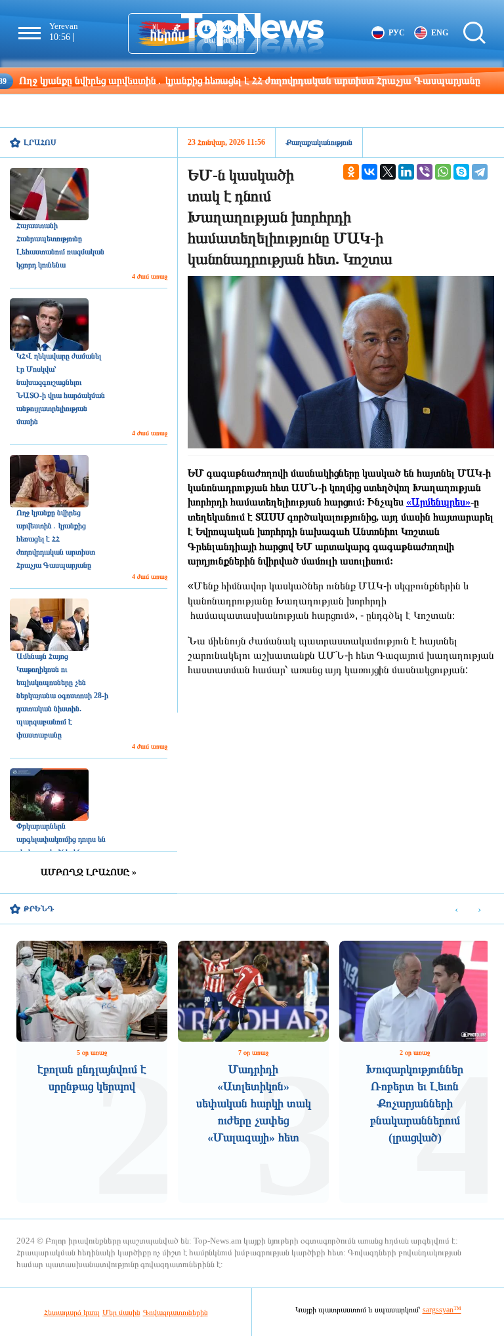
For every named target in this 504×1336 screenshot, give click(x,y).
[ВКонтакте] (369, 172)
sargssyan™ (442, 1309)
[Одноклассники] (351, 172)
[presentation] (456, 909)
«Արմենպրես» (438, 501)
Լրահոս (40, 142)
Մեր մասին (121, 1312)
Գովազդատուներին (175, 1312)
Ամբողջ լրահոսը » (88, 872)
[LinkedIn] (406, 172)
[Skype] (461, 172)
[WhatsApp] (443, 172)
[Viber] (424, 172)
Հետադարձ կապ (72, 1312)
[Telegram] (480, 172)
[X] (388, 172)
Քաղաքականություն (318, 142)
